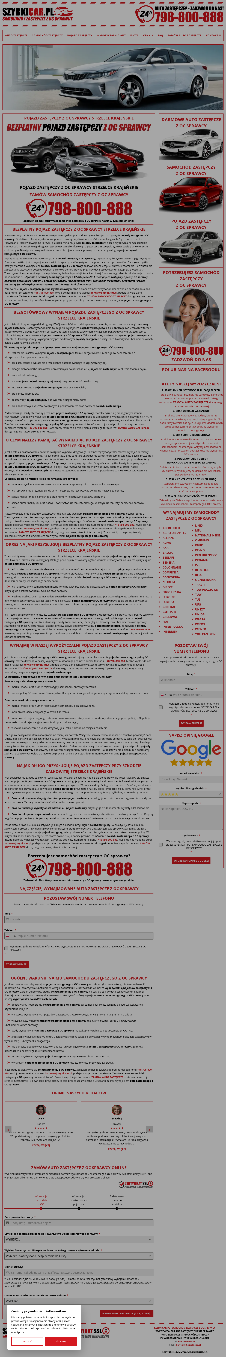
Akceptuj (61, 1341)
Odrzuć (27, 1341)
